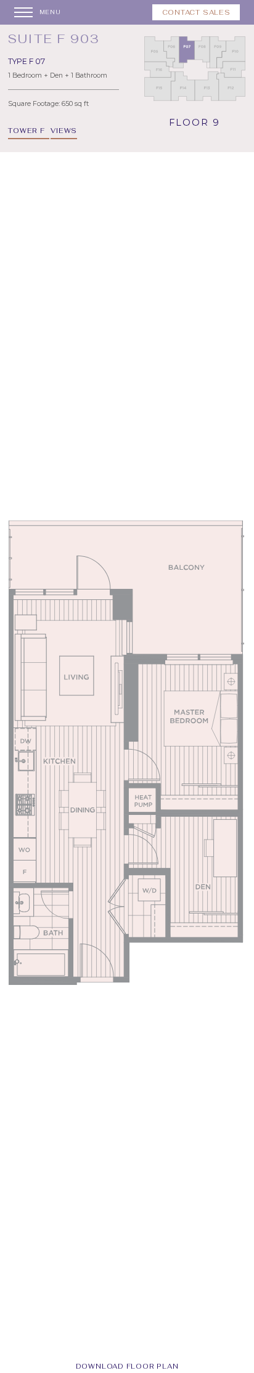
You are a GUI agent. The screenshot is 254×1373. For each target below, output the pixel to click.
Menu (50, 12)
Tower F (26, 130)
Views (64, 130)
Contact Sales (196, 12)
